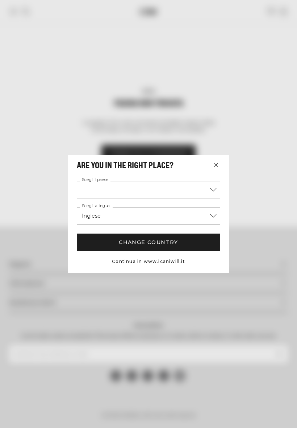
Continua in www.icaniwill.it (148, 261)
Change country (148, 242)
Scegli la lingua (96, 206)
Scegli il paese (95, 180)
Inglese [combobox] (91, 216)
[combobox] (148, 189)
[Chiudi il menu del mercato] (216, 165)
